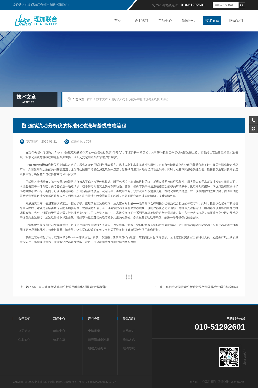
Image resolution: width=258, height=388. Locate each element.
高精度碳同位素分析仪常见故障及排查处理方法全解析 (202, 287)
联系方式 (129, 339)
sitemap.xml (238, 381)
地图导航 (129, 348)
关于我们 (141, 20)
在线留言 (129, 330)
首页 (117, 20)
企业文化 (24, 339)
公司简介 (24, 330)
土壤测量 (94, 330)
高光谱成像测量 (98, 339)
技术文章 (212, 20)
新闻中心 (188, 20)
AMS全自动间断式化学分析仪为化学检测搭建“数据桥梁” (69, 287)
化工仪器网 (209, 381)
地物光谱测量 (97, 348)
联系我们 (236, 20)
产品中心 (165, 20)
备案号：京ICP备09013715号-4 (98, 381)
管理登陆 (223, 381)
